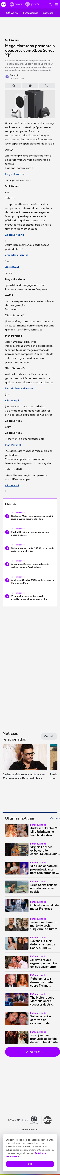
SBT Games (12, 39)
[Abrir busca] (50, 4)
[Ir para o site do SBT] (48, 1120)
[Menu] (57, 4)
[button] (25, 765)
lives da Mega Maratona (19, 388)
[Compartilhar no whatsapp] (13, 85)
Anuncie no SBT (30, 1129)
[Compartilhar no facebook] (30, 85)
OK (30, 1164)
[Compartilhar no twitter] (47, 85)
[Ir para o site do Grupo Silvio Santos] (24, 1120)
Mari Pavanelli (13, 444)
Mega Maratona (14, 174)
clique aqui (12, 400)
